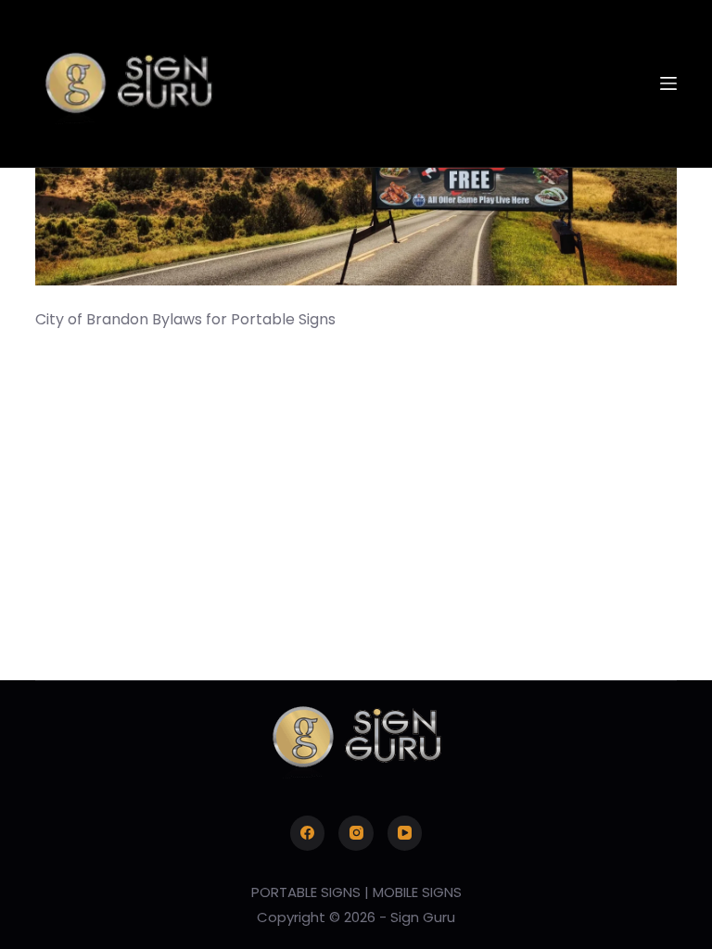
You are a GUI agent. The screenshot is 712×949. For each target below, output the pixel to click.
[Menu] (668, 83)
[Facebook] (307, 833)
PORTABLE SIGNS (306, 892)
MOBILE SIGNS (417, 892)
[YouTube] (405, 833)
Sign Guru (422, 917)
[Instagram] (356, 833)
